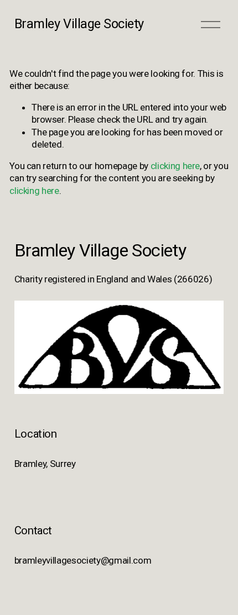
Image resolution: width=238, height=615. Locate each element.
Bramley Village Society (79, 23)
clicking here (175, 165)
